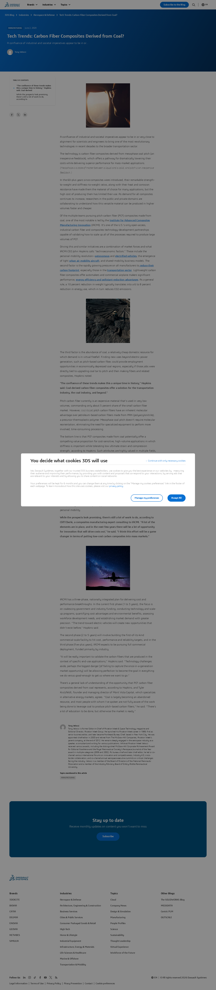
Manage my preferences (147, 498)
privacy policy (116, 486)
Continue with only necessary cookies (167, 461)
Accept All (176, 498)
